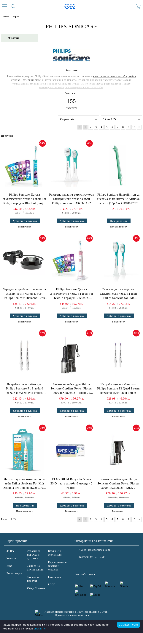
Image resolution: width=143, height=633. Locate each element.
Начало (6, 17)
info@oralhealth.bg (99, 549)
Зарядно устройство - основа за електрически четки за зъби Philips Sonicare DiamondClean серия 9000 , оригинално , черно (24, 294)
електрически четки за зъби (110, 76)
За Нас (10, 551)
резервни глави (32, 80)
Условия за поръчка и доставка (33, 555)
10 (133, 127)
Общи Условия (36, 588)
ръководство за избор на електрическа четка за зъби (71, 87)
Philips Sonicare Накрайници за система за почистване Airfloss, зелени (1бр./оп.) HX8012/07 (118, 199)
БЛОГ (51, 584)
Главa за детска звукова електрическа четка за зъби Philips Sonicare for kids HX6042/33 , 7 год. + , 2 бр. (118, 294)
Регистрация (14, 573)
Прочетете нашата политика (72, 615)
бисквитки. (40, 628)
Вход (9, 566)
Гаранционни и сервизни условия (57, 566)
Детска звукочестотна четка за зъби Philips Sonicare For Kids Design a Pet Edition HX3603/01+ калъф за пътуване (25, 484)
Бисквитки (54, 577)
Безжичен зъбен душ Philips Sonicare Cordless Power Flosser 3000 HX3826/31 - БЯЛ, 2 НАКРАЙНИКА (118, 484)
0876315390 (97, 557)
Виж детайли (119, 220)
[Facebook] (78, 564)
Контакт (11, 558)
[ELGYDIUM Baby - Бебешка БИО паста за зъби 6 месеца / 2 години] (70, 450)
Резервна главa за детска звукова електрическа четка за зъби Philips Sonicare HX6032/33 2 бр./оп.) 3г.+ (71, 199)
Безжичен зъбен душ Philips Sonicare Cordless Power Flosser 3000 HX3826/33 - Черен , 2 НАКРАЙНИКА (71, 389)
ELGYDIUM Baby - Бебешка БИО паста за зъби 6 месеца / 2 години (71, 483)
